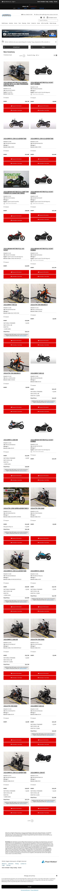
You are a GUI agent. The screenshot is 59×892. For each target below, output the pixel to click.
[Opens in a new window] (41, 17)
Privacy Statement (34, 890)
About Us (4, 863)
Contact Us (33, 23)
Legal (3, 865)
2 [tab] (30, 36)
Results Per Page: (31, 55)
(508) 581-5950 (29, 14)
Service (15, 23)
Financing (24, 23)
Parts (20, 23)
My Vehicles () (7, 1)
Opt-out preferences (25, 890)
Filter (43, 47)
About (28, 23)
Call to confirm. (23, 335)
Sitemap (8, 865)
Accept (29, 887)
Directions (10, 863)
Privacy (17, 863)
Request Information (17, 106)
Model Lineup (5, 23)
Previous (8, 35)
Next (55, 35)
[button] (56, 875)
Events (38, 23)
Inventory (11, 23)
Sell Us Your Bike (44, 23)
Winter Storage (53, 23)
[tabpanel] (29, 34)
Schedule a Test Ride (17, 110)
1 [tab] (28, 36)
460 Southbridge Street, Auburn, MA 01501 (48, 14)
